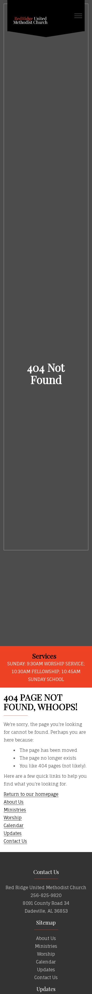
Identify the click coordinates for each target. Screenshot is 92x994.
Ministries (15, 809)
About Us (14, 802)
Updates (13, 833)
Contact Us (15, 841)
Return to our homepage (31, 794)
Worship (13, 817)
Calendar (14, 825)
